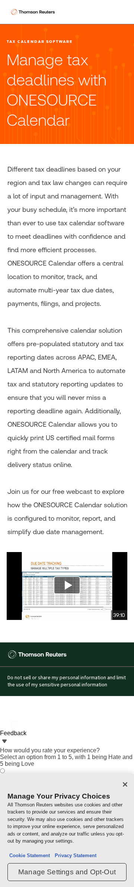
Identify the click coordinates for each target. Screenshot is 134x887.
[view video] (67, 586)
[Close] (125, 784)
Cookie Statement (29, 855)
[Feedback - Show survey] (4, 742)
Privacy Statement (74, 855)
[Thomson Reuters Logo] (33, 12)
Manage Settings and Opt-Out (67, 872)
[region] (67, 830)
